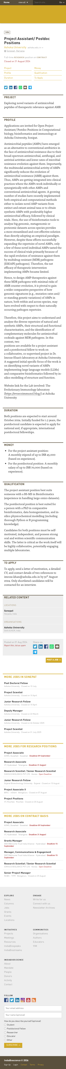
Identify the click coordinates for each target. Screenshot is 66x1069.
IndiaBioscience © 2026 (16, 1060)
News (7, 899)
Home (7, 2)
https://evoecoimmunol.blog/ (23, 393)
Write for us (39, 899)
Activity (8, 980)
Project (7, 68)
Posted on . (16, 642)
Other (9, 1040)
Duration (8, 78)
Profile (7, 73)
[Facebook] (15, 87)
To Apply (38, 78)
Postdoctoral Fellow (16, 1029)
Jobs (7, 32)
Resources (10, 942)
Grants (7, 912)
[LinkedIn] (10, 87)
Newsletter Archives (44, 908)
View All (23, 2)
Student (10, 1025)
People (8, 972)
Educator (11, 1036)
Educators (38, 942)
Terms (32, 1065)
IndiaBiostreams (13, 950)
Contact (8, 984)
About (7, 964)
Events (7, 916)
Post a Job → (54, 660)
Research (19, 58)
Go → (61, 2)
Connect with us (41, 904)
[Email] (25, 87)
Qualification (40, 73)
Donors (8, 976)
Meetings (9, 938)
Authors (37, 938)
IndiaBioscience (33, 14)
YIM (35, 946)
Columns (9, 904)
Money (37, 68)
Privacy (41, 1065)
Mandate (8, 968)
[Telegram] (30, 87)
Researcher (12, 1032)
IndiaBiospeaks (12, 946)
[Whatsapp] (20, 87)
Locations (9, 920)
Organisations (40, 934)
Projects (8, 934)
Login (15, 1065)
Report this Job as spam (15, 645)
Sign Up (7, 1065)
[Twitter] (6, 87)
